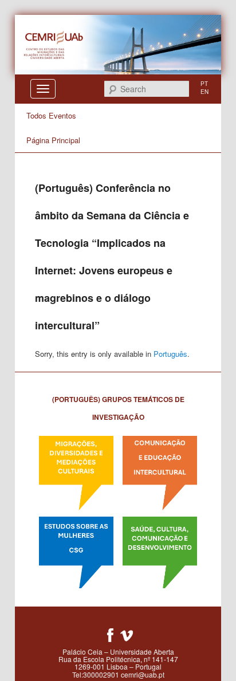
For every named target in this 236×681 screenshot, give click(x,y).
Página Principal (53, 140)
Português (170, 353)
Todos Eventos (51, 115)
